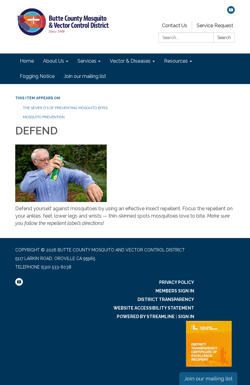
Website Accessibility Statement (153, 308)
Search (224, 37)
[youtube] (231, 12)
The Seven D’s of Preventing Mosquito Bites (65, 108)
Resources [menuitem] (176, 61)
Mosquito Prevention (44, 117)
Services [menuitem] (86, 61)
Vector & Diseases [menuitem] (130, 61)
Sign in (186, 316)
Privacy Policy (176, 282)
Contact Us (174, 25)
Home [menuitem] (27, 61)
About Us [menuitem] (53, 61)
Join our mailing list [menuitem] (85, 76)
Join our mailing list (208, 378)
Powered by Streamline (146, 316)
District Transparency (166, 299)
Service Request (215, 25)
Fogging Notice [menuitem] (37, 76)
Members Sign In (174, 290)
